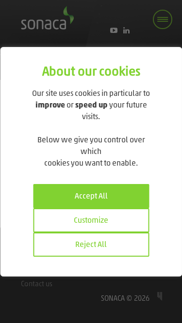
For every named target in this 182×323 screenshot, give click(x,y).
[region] (91, 162)
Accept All (91, 196)
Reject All (91, 245)
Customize (91, 221)
